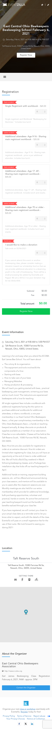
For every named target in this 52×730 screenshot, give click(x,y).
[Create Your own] (48, 4)
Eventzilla (14, 5)
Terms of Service (24, 716)
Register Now (26, 55)
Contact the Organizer (26, 688)
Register (24, 712)
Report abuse (39, 716)
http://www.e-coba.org (13, 671)
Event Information (13, 332)
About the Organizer (14, 654)
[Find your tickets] (42, 4)
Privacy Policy (9, 716)
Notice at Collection (36, 719)
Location (7, 548)
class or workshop (27, 709)
